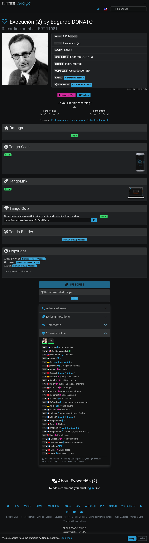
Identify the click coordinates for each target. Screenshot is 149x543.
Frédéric (54, 402)
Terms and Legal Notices (74, 521)
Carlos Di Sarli (136, 517)
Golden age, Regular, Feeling (72, 413)
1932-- (66, 36)
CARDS (113, 506)
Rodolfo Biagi (12, 517)
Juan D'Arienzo (121, 517)
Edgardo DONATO (74, 57)
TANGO (64, 50)
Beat (52, 424)
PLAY (16, 506)
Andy (52, 384)
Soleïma (55, 439)
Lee (52, 435)
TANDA (67, 506)
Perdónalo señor (59, 120)
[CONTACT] (81, 512)
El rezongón (66, 388)
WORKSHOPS (128, 506)
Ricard (53, 373)
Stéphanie (55, 420)
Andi (52, 406)
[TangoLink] (63, 355)
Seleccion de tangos (74, 442)
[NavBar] (145, 3)
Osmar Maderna (79, 517)
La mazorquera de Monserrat (75, 402)
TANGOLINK (52, 506)
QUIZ (78, 506)
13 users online (56, 333)
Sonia (52, 358)
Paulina (53, 380)
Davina (53, 409)
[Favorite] (5, 22)
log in (90, 488)
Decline (142, 538)
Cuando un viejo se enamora (71, 384)
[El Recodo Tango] (7, 506)
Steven (53, 366)
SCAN (39, 506)
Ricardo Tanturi (27, 517)
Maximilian (55, 355)
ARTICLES (90, 506)
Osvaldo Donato (72, 70)
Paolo (52, 369)
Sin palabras (64, 450)
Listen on (67, 95)
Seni (53, 450)
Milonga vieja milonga (70, 366)
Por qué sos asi (77, 120)
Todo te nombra (66, 347)
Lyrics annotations (58, 316)
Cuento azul (65, 409)
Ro (51, 362)
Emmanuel (56, 442)
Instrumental (68, 64)
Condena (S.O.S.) (69, 395)
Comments (54, 325)
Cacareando (65, 398)
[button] (105, 9)
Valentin (54, 395)
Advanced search (57, 308)
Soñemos (68, 355)
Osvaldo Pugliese (44, 517)
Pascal (53, 391)
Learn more (66, 538)
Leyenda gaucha (65, 406)
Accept (132, 538)
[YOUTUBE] (74, 512)
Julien (53, 413)
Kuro (52, 347)
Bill (52, 453)
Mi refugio (63, 369)
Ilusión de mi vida (68, 380)
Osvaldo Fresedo (62, 517)
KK (51, 340)
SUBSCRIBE (76, 284)
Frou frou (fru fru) (70, 439)
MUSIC (27, 506)
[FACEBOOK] (141, 506)
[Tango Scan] (57, 347)
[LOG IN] (98, 9)
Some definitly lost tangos (100, 517)
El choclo (62, 424)
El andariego (63, 435)
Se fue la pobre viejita (98, 120)
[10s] (74, 107)
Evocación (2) (67, 43)
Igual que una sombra (69, 376)
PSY (102, 506)
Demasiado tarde (65, 453)
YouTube (85, 95)
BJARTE (54, 388)
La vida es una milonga (70, 391)
